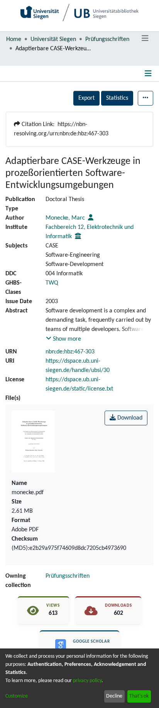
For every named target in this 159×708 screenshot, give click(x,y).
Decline (114, 696)
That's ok (139, 696)
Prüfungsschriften (107, 39)
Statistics (117, 98)
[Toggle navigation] (145, 38)
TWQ (52, 283)
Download (129, 418)
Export (86, 98)
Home (13, 39)
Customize (16, 696)
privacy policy (87, 681)
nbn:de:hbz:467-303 (70, 352)
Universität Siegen (53, 39)
